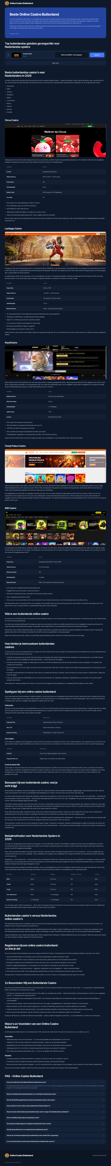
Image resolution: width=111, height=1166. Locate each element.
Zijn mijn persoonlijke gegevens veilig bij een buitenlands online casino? (29, 1123)
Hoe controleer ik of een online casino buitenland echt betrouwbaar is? (28, 1106)
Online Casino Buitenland (99, 1155)
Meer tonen (55, 63)
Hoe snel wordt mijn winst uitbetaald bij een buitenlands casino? (26, 1082)
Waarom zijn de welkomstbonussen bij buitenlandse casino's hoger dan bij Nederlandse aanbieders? (38, 1112)
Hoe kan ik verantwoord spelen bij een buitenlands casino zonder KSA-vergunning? (32, 1135)
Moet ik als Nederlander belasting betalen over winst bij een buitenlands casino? (31, 1094)
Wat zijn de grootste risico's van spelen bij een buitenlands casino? (27, 1129)
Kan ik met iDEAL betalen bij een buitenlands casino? (23, 1118)
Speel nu (97, 55)
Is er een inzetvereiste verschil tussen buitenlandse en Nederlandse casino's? (31, 1141)
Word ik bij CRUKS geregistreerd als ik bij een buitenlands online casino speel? (31, 1100)
